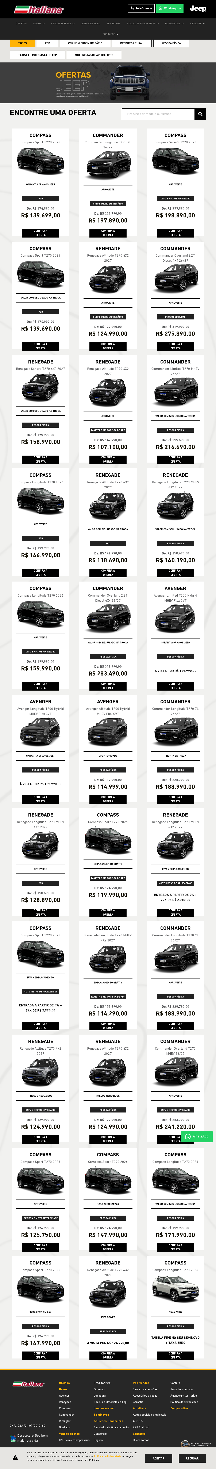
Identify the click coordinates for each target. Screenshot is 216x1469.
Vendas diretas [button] (61, 23)
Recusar (192, 1458)
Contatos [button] (109, 34)
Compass (65, 1408)
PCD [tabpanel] (47, 43)
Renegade (65, 1402)
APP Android (140, 1427)
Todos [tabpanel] (22, 43)
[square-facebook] (15, 1411)
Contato (175, 1383)
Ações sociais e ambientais (149, 1414)
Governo (99, 1389)
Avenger (64, 1395)
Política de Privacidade (107, 1456)
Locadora (100, 1395)
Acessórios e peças (145, 1395)
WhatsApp (171, 8)
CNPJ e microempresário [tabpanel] (85, 43)
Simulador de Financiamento (111, 1427)
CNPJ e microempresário (74, 1440)
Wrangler (64, 1421)
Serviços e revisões (145, 1389)
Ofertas (21, 23)
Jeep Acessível (90, 23)
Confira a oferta (40, 233)
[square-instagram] (11, 1411)
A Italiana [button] (196, 23)
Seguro (98, 1440)
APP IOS (138, 1421)
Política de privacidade (184, 1402)
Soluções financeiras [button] (141, 23)
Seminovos (113, 23)
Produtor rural (102, 1383)
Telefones (142, 8)
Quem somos (141, 1440)
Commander (66, 1414)
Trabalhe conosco (181, 1389)
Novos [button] (37, 23)
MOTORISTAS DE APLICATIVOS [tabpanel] (94, 55)
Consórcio (100, 1434)
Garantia (138, 1402)
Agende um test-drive (183, 1395)
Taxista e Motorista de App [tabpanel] (37, 55)
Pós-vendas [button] (173, 23)
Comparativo (179, 1408)
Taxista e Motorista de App (110, 1402)
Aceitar (158, 1458)
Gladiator (64, 1427)
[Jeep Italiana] (37, 9)
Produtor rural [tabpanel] (131, 43)
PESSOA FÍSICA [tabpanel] (171, 43)
